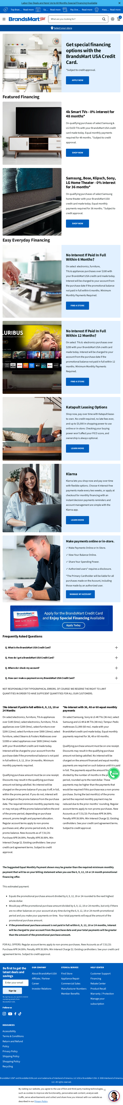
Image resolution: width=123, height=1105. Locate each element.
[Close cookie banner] (105, 1089)
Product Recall (98, 988)
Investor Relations (41, 988)
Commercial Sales (70, 983)
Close (119, 3)
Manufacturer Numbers (73, 988)
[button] (114, 774)
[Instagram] (4, 1014)
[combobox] (78, 19)
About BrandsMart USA (44, 973)
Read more (28, 9)
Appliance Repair (70, 978)
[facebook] (15, 1013)
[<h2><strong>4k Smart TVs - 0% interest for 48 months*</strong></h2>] (61, 133)
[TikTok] (19, 1014)
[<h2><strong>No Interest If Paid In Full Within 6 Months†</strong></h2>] (61, 281)
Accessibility (9, 1031)
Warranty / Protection (102, 993)
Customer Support (100, 973)
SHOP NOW (77, 152)
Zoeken (103, 19)
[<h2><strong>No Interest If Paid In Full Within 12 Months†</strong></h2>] (61, 357)
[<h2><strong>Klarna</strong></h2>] (61, 498)
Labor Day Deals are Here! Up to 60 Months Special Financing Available (59, 3)
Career (35, 983)
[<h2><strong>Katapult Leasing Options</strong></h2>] (61, 429)
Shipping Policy (11, 1056)
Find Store (66, 973)
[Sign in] (112, 19)
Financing (95, 978)
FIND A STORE (77, 305)
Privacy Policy (41, 1101)
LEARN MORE (77, 448)
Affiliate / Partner (41, 978)
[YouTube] (10, 1013)
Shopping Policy (11, 1061)
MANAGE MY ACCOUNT (80, 594)
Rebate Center (98, 983)
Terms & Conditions (13, 1036)
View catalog (4, 19)
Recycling (8, 1066)
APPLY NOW (77, 80)
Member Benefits (70, 993)
